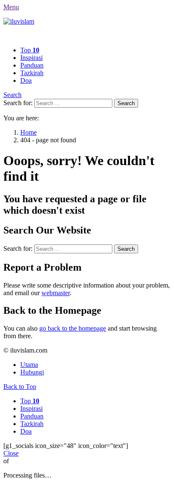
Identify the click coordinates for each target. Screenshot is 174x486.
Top (29, 50)
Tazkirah (32, 72)
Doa (26, 80)
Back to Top (19, 386)
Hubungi (32, 372)
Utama (29, 364)
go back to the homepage (72, 328)
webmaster (55, 292)
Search (12, 94)
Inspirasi (31, 57)
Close (11, 453)
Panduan (32, 65)
